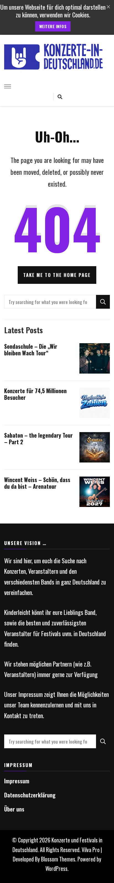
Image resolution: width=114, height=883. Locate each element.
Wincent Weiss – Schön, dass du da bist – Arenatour (37, 483)
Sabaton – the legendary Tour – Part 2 (38, 438)
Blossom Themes (58, 859)
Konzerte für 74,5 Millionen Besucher (35, 394)
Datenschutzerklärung (30, 795)
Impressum (16, 781)
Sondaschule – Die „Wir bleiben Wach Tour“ (30, 349)
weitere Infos (53, 26)
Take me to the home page (57, 274)
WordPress (56, 869)
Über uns (14, 809)
